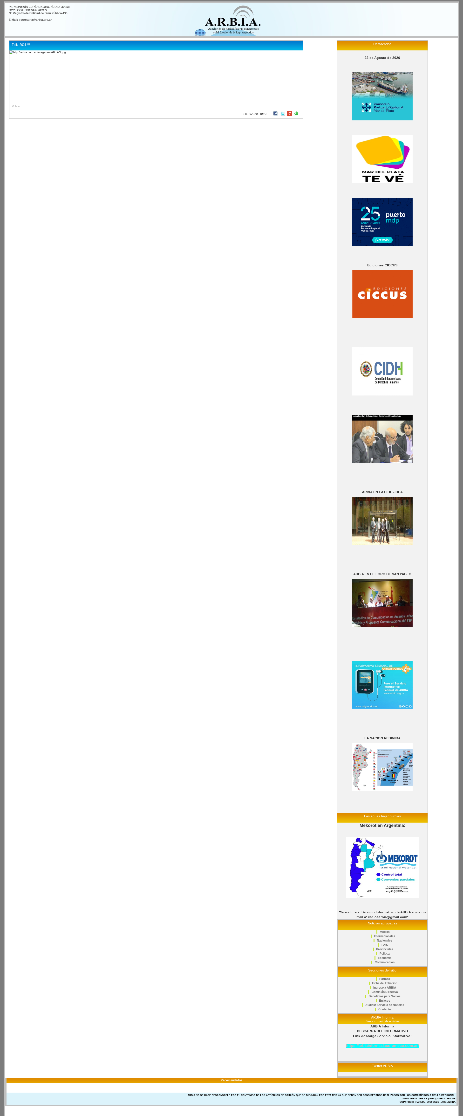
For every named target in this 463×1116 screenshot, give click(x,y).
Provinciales (384, 949)
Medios (385, 932)
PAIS (384, 945)
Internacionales (384, 936)
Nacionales (384, 940)
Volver (16, 106)
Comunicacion (385, 962)
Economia (385, 958)
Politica (385, 953)
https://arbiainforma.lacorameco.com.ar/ (382, 1046)
